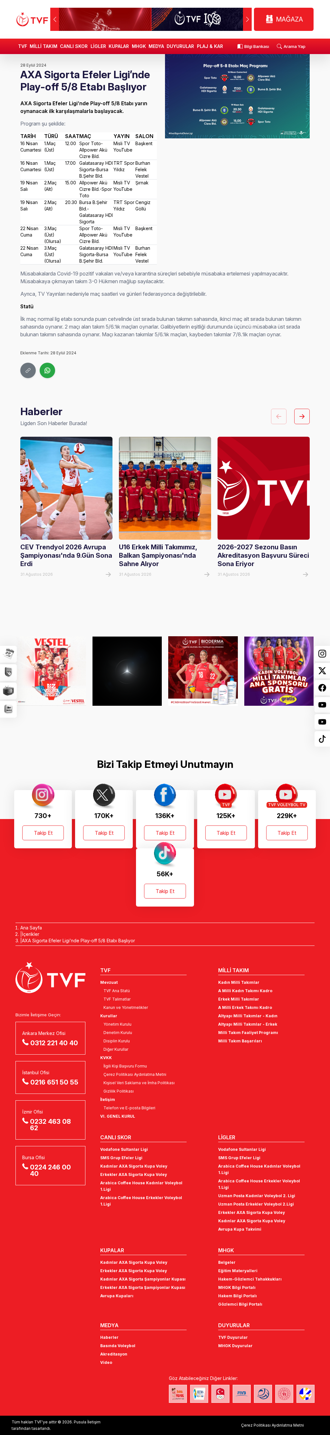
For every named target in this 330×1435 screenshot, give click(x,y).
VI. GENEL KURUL (117, 1116)
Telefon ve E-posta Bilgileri (129, 1107)
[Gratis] (203, 671)
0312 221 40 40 (54, 1043)
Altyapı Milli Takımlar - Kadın (247, 1015)
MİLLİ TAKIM (43, 46)
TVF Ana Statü (116, 990)
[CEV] (305, 1394)
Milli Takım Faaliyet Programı (248, 1032)
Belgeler (227, 1262)
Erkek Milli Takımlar (238, 999)
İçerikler (30, 934)
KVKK (106, 1057)
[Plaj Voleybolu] (199, 1394)
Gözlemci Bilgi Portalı (240, 1304)
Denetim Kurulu (117, 1032)
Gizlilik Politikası (118, 1091)
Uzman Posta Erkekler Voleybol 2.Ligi (256, 1204)
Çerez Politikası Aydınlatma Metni (134, 1074)
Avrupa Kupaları (116, 1295)
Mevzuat (109, 982)
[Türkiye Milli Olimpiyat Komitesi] (220, 1394)
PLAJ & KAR (210, 46)
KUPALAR (119, 46)
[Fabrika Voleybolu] (178, 1394)
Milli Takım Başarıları (240, 1041)
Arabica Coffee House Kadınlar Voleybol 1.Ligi (141, 1186)
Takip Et (43, 833)
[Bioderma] (127, 671)
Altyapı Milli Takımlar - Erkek (247, 1024)
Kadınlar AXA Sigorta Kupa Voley (133, 1166)
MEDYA (156, 46)
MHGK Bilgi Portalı (237, 1287)
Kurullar (108, 1015)
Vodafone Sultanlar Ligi (124, 1149)
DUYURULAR (180, 46)
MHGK (139, 46)
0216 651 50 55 (54, 1082)
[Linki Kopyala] (28, 370)
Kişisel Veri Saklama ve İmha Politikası (139, 1082)
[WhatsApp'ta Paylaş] (47, 370)
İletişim (107, 1099)
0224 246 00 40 (50, 1170)
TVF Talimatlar (117, 999)
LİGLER (98, 46)
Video (106, 1362)
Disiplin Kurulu (116, 1041)
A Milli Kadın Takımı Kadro (245, 990)
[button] (247, 19)
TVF (22, 46)
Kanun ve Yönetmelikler (125, 1007)
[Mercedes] (52, 671)
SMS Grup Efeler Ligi (121, 1157)
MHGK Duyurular (235, 1345)
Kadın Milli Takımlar (238, 982)
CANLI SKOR (74, 46)
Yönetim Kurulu (117, 1024)
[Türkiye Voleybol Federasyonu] (32, 19)
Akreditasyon (113, 1354)
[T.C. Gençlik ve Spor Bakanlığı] (284, 1394)
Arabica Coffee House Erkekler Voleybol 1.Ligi (141, 1201)
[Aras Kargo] (279, 671)
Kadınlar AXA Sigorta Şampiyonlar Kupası (143, 1279)
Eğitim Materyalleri (237, 1270)
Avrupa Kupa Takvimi (239, 1229)
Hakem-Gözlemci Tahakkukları (250, 1279)
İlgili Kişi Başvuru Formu (125, 1066)
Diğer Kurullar (115, 1049)
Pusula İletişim (87, 1422)
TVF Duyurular (233, 1337)
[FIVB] (242, 1394)
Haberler (109, 1337)
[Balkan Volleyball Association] (263, 1394)
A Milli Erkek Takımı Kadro (245, 1007)
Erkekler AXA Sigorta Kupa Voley (133, 1174)
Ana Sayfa (31, 927)
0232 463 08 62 (50, 1124)
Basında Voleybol (117, 1345)
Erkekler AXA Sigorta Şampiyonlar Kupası (142, 1287)
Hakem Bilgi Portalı (237, 1295)
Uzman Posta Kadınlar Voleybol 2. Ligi (256, 1195)
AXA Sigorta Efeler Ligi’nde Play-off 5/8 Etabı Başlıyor (78, 940)
